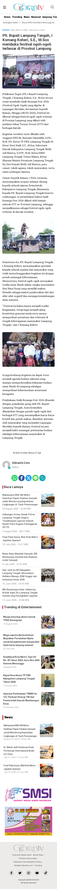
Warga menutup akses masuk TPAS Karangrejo (19, 618)
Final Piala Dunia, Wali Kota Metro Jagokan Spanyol (20, 767)
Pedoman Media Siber (22, 855)
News (27, 17)
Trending (17, 17)
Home (7, 17)
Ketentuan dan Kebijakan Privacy (28, 862)
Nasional (36, 17)
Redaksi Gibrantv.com (23, 865)
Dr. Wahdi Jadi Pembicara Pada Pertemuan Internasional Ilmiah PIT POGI (19, 751)
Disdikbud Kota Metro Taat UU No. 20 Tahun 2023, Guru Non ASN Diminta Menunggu (21, 660)
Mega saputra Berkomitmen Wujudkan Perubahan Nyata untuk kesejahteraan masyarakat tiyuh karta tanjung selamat (21, 640)
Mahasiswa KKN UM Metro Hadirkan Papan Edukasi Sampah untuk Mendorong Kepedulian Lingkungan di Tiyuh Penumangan (20, 731)
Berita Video (38, 855)
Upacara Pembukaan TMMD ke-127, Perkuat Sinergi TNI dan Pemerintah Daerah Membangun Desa (21, 698)
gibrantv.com (21, 463)
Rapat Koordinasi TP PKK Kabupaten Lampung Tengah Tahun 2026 (19, 679)
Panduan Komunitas (28, 858)
